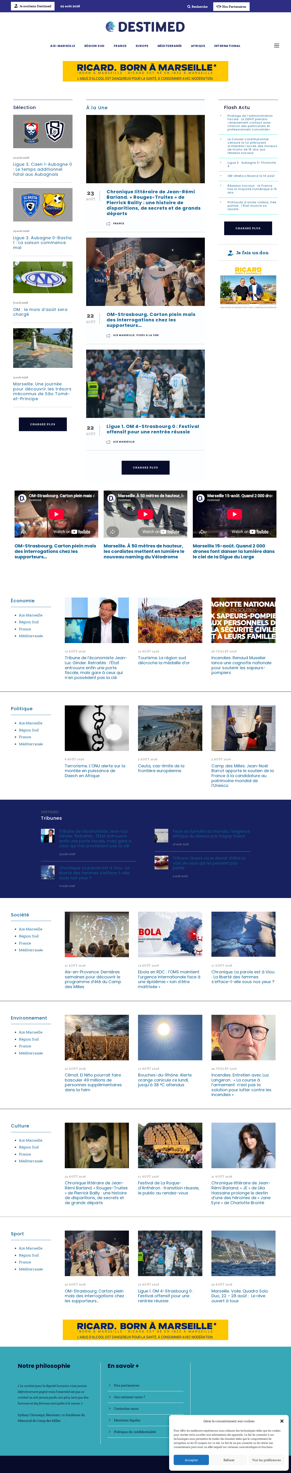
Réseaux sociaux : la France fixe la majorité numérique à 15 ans (252, 189)
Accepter (191, 1460)
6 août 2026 (20, 302)
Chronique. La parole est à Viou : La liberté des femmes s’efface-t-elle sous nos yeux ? (94, 872)
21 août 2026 (21, 157)
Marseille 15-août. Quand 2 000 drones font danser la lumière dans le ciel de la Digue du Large (234, 551)
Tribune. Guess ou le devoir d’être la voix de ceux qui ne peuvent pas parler (209, 863)
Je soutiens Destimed (35, 6)
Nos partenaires (126, 1385)
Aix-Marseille (62, 46)
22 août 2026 (75, 1284)
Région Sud (94, 46)
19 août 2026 (75, 651)
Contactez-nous (126, 1408)
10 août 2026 (148, 651)
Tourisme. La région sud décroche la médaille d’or (164, 660)
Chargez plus (42, 424)
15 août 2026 (21, 231)
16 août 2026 (181, 844)
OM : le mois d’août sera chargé (40, 312)
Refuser (229, 1460)
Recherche (200, 7)
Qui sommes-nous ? (129, 1397)
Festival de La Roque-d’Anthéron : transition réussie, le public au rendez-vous (168, 1188)
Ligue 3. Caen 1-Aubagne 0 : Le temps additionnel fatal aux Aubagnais (42, 169)
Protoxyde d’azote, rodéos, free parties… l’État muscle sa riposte (252, 205)
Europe (142, 46)
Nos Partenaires (234, 7)
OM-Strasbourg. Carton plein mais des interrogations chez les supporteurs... (55, 551)
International (227, 46)
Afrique (198, 46)
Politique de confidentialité (135, 1432)
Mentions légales (127, 1420)
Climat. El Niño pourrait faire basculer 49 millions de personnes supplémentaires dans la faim (93, 1082)
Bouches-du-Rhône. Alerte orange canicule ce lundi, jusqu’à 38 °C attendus (165, 1080)
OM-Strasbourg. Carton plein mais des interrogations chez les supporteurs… (151, 319)
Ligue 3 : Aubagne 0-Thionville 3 (252, 164)
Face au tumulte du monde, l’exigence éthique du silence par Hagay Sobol (211, 833)
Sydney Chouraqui (31, 1415)
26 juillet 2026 (224, 651)
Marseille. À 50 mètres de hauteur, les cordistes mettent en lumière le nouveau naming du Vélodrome (144, 551)
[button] (282, 1421)
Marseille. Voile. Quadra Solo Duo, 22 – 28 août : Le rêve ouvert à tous (239, 1296)
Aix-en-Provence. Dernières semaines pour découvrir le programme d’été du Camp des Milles (93, 979)
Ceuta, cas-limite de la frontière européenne (161, 768)
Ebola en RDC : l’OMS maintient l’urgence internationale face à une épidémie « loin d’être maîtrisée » (169, 979)
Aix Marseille (124, 335)
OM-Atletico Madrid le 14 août (252, 176)
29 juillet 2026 (224, 1068)
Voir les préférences (266, 1460)
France (120, 46)
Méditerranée (170, 46)
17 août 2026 (67, 886)
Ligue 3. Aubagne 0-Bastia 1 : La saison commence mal (42, 242)
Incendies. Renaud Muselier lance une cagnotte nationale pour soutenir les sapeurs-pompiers (241, 665)
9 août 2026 (180, 876)
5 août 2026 (20, 377)
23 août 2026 (75, 1176)
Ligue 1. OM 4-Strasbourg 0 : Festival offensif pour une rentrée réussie (153, 429)
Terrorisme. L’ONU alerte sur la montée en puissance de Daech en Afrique (95, 770)
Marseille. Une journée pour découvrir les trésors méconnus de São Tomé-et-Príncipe (42, 391)
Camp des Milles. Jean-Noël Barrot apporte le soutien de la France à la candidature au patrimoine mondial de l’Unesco (242, 775)
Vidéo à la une (147, 335)
